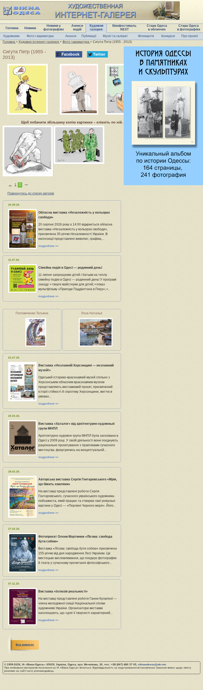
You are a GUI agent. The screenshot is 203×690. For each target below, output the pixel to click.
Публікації (88, 36)
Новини (30, 28)
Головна (12, 28)
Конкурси (168, 36)
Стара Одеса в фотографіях (188, 27)
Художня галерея (96, 27)
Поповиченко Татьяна (32, 313)
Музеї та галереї (115, 36)
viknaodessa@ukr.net (152, 664)
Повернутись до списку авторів (30, 193)
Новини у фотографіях (53, 27)
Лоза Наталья (91, 313)
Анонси (70, 36)
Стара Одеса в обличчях (157, 27)
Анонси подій (77, 27)
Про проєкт (189, 36)
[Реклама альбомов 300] (163, 184)
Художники (11, 36)
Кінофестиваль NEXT (124, 27)
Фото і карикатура (40, 36)
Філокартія (146, 36)
